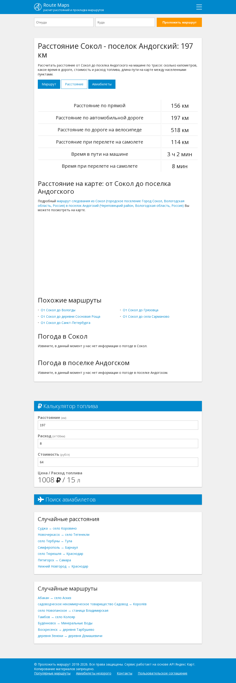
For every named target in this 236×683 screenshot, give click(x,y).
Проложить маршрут (179, 22)
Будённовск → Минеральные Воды (65, 623)
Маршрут (49, 84)
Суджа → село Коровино (57, 528)
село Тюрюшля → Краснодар (60, 553)
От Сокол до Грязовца (140, 310)
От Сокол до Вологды (58, 310)
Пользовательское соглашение (162, 673)
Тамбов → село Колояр (56, 617)
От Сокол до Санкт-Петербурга (65, 322)
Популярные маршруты (52, 673)
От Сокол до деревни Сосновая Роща (70, 316)
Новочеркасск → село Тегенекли (63, 534)
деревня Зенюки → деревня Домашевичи (70, 636)
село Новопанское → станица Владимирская (73, 610)
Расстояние (74, 84)
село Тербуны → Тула (55, 541)
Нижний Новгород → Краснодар (63, 566)
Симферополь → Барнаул (58, 547)
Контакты (124, 673)
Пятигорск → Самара (54, 560)
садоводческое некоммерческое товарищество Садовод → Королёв (92, 604)
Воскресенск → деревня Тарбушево (66, 629)
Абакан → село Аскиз (54, 598)
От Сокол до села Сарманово (146, 316)
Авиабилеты (102, 84)
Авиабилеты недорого (93, 673)
